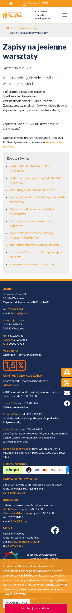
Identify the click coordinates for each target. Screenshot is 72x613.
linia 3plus (10, 499)
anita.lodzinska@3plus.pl (25, 541)
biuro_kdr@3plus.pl (14, 492)
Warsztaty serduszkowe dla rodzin (32, 190)
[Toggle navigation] (64, 15)
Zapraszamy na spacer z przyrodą (32, 264)
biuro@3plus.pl (20, 313)
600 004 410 (15, 545)
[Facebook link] (55, 532)
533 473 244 (15, 309)
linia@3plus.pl (19, 521)
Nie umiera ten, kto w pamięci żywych (34, 245)
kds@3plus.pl (11, 384)
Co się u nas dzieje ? (26, 28)
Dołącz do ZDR (38, 3)
